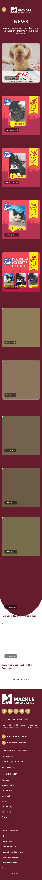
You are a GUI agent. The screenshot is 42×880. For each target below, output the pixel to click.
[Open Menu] (4, 9)
